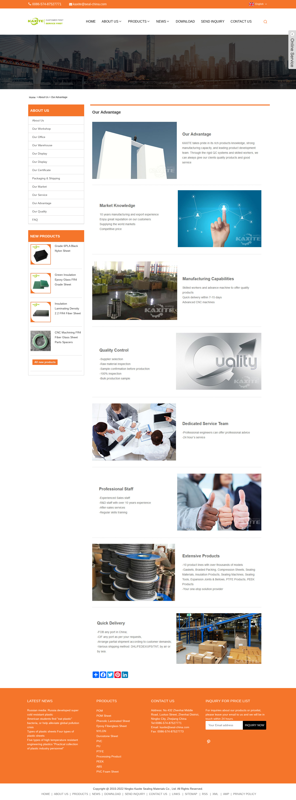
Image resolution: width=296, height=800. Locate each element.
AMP (226, 794)
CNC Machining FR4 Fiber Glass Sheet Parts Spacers (68, 337)
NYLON (101, 731)
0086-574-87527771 (46, 4)
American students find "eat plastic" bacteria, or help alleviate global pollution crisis (53, 723)
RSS (205, 794)
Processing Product (108, 756)
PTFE (100, 751)
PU (98, 746)
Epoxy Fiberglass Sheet (111, 726)
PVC (99, 741)
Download (185, 21)
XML (215, 794)
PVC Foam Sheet (107, 771)
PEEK (100, 761)
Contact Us (241, 21)
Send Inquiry (213, 21)
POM (99, 710)
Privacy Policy (244, 794)
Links (176, 794)
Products (137, 21)
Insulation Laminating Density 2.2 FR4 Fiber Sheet (68, 308)
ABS (99, 766)
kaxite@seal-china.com (174, 727)
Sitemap (191, 794)
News (161, 21)
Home (91, 21)
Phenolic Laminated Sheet (113, 721)
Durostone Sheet (107, 736)
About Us (110, 21)
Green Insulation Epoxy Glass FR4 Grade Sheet (66, 279)
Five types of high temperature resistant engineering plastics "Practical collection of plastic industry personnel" (52, 744)
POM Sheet (103, 715)
